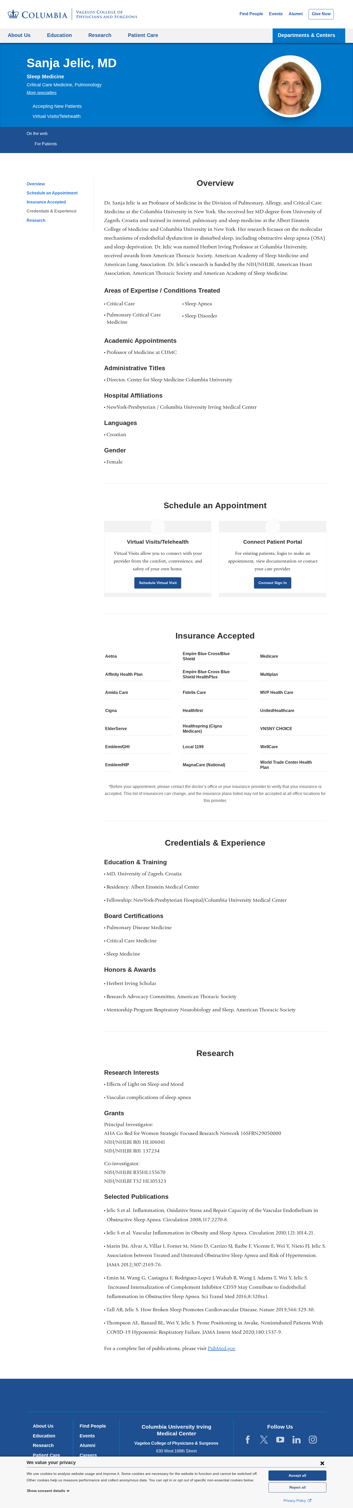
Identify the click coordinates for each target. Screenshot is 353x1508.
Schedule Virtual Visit (158, 583)
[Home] (72, 14)
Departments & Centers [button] (306, 35)
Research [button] (99, 35)
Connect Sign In (272, 583)
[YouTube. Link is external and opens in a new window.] (280, 1440)
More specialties (42, 92)
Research (36, 220)
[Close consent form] (322, 1463)
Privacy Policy (295, 1500)
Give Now (321, 14)
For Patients (46, 144)
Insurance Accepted (46, 202)
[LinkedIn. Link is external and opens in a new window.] (296, 1440)
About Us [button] (19, 35)
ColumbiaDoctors (251, 1395)
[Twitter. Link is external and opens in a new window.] (264, 1440)
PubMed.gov (224, 1348)
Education (44, 1435)
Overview (36, 184)
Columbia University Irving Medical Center (106, 1395)
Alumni (296, 14)
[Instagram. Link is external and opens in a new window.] (313, 1440)
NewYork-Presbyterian (176, 1396)
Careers (88, 1455)
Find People (251, 14)
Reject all (297, 1487)
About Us (43, 1426)
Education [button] (59, 35)
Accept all (297, 1475)
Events (276, 14)
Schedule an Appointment (52, 193)
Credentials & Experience (51, 211)
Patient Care (143, 35)
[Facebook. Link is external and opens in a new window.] (247, 1440)
